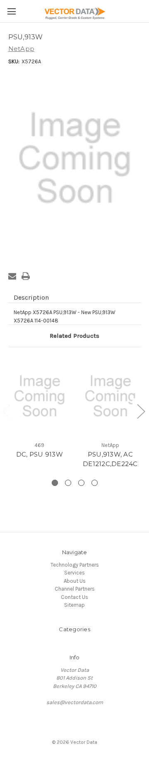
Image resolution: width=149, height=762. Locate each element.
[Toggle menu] (11, 11)
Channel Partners (75, 589)
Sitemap (74, 605)
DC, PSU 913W (39, 454)
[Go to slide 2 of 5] (140, 411)
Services (74, 573)
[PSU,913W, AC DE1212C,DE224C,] (110, 396)
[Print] (26, 276)
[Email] (12, 276)
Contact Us (74, 597)
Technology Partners (74, 565)
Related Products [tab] (74, 335)
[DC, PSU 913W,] (40, 396)
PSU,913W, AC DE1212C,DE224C (110, 459)
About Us (75, 581)
